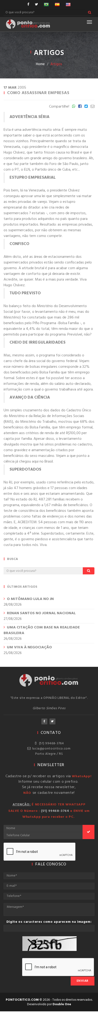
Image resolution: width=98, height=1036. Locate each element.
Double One (62, 1004)
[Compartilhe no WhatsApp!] (73, 107)
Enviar (82, 981)
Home (40, 64)
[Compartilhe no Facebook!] (80, 107)
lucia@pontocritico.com (50, 748)
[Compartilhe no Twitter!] (86, 107)
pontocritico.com (22, 999)
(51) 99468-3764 (50, 743)
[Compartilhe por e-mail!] (92, 107)
